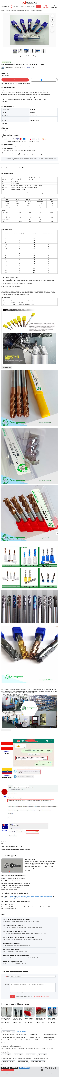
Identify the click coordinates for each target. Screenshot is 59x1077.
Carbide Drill (27, 896)
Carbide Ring (12, 898)
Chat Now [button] (44, 80)
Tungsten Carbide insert (20, 1034)
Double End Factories (30, 1054)
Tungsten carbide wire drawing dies (8, 1039)
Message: (7, 984)
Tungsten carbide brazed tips (50, 1039)
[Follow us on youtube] (53, 1067)
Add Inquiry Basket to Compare (30, 56)
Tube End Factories (42, 1054)
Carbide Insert (18, 898)
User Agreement (37, 1073)
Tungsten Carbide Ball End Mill (24, 1058)
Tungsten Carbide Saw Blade (21, 1039)
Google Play (13, 1067)
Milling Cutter (26, 10)
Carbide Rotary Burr (35, 896)
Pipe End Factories (7, 1054)
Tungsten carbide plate (49, 1037)
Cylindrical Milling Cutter (36, 10)
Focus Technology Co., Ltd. (19, 1073)
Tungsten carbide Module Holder (51, 1034)
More (2, 1064)
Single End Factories (18, 1054)
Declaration (44, 1073)
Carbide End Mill (20, 896)
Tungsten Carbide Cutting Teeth (41, 1058)
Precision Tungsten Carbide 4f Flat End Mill (5, 1020)
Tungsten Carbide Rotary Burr (8, 1037)
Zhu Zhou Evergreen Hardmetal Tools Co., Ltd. (15, 67)
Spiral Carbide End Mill (23, 1061)
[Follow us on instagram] (51, 1067)
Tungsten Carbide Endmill (7, 1034)
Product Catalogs (22, 1031)
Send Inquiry (15, 80)
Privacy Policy (51, 1073)
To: (8, 980)
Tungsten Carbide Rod (20, 1037)
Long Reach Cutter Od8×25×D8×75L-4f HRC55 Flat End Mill (17, 1020)
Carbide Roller (4, 898)
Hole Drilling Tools (33, 1034)
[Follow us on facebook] (47, 1067)
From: (8, 976)
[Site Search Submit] (38, 6)
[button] (2, 2)
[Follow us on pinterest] (55, 1067)
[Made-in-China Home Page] (29, 2)
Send (12, 996)
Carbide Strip (43, 896)
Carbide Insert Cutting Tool (8, 1058)
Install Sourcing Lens (8, 1069)
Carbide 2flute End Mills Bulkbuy (38, 1061)
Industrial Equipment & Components (14, 10)
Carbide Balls (50, 896)
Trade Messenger (24, 1067)
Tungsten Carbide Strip (34, 1037)
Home (2, 10)
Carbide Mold (25, 898)
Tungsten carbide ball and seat (36, 1039)
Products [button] (15, 6)
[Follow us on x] (49, 1067)
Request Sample (26, 83)
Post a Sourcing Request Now (41, 996)
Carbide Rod (12, 896)
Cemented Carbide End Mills (9, 1061)
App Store (5, 1067)
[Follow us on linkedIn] (42, 1069)
